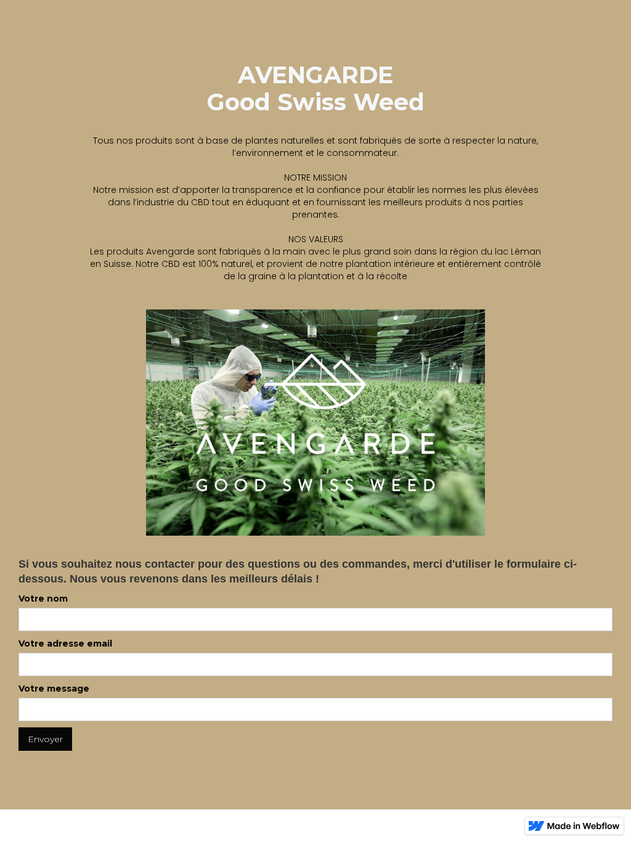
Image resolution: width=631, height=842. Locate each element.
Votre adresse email (65, 643)
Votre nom (43, 598)
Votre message (53, 688)
